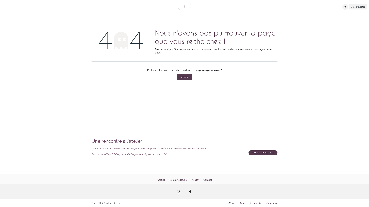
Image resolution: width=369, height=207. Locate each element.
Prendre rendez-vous (263, 153)
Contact (207, 180)
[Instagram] (179, 192)
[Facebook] (190, 192)
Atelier (195, 180)
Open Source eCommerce (265, 203)
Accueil (184, 77)
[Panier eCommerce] (345, 7)
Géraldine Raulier (178, 180)
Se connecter (358, 7)
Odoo (242, 203)
